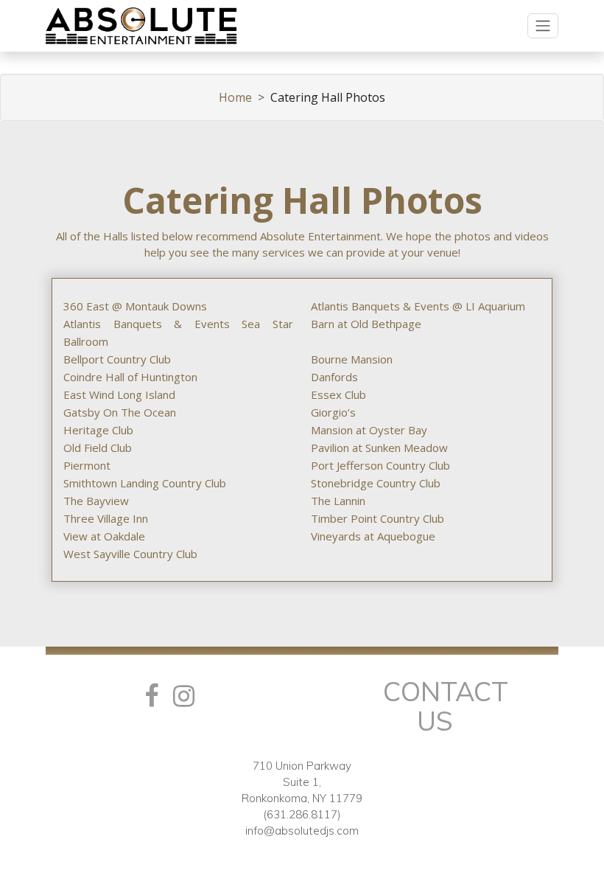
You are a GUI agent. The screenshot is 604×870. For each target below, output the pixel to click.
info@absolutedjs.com (302, 831)
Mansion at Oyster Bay (369, 429)
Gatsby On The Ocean (119, 412)
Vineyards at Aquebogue (373, 536)
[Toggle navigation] (542, 25)
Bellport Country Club (117, 359)
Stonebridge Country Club (375, 483)
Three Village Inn (105, 518)
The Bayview (96, 500)
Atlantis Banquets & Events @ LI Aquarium (418, 306)
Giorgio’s (333, 412)
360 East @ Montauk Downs (135, 306)
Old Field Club (97, 447)
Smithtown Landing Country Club (144, 483)
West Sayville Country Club (130, 553)
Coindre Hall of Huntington (130, 376)
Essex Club (338, 394)
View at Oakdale (104, 536)
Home (235, 97)
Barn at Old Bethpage (366, 323)
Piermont (86, 465)
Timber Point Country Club (377, 518)
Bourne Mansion (352, 359)
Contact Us (445, 706)
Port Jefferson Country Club (380, 465)
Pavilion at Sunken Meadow (379, 447)
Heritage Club (98, 429)
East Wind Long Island (119, 394)
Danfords (334, 376)
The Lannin (338, 500)
